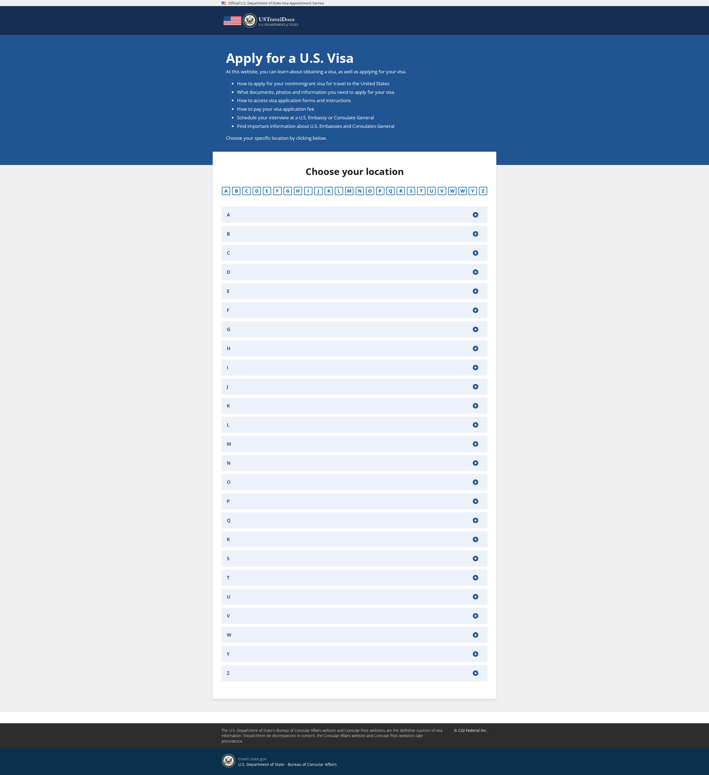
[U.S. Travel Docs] (260, 20)
